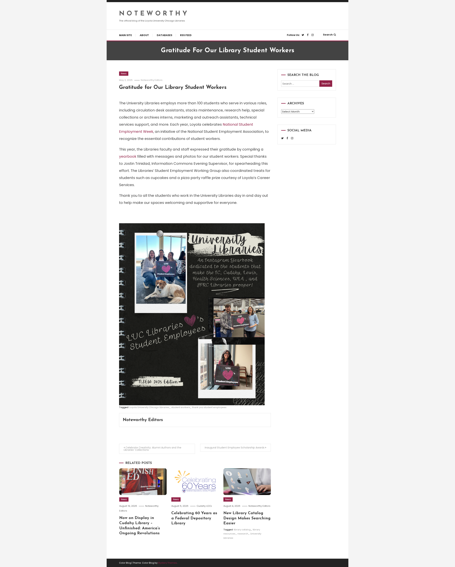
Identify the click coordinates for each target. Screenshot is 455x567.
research (242, 533)
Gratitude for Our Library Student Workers (173, 87)
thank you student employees (209, 407)
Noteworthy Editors (151, 80)
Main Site (125, 35)
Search (328, 34)
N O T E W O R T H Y (153, 14)
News (124, 73)
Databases (164, 35)
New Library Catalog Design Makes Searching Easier (247, 518)
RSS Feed (186, 35)
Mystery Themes (167, 563)
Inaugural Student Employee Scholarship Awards (234, 447)
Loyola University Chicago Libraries (149, 407)
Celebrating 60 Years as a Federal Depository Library (194, 518)
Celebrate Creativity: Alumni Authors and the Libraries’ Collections (152, 449)
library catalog (242, 529)
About (144, 35)
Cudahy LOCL (204, 506)
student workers (180, 407)
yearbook (127, 156)
